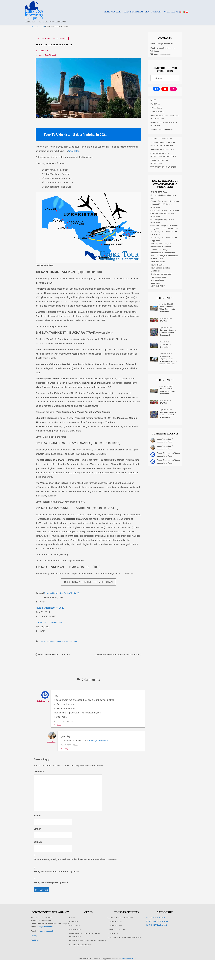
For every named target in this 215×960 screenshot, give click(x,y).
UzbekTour (43, 51)
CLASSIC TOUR (38, 27)
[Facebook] (156, 89)
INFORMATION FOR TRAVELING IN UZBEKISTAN (164, 117)
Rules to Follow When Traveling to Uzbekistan (167, 309)
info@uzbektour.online (46, 931)
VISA (147, 12)
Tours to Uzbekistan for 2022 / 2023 (61, 593)
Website (38, 842)
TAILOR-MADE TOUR (117, 930)
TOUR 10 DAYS (114, 934)
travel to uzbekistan (64, 641)
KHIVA (153, 100)
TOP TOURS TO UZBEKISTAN (163, 167)
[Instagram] (173, 89)
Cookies (34, 940)
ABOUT (174, 12)
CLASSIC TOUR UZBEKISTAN (120, 918)
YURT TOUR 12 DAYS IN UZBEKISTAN (124, 938)
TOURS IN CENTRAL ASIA (157, 921)
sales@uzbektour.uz (99, 740)
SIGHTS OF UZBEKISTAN (161, 129)
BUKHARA (155, 104)
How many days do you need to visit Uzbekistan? (168, 332)
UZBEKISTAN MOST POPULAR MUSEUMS (163, 124)
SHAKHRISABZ (157, 112)
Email (37, 829)
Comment (40, 771)
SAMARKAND (156, 108)
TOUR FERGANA (115, 926)
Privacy (34, 936)
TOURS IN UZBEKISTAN (156, 925)
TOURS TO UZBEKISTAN (49, 622)
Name (37, 815)
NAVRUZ (163, 321)
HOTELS (166, 12)
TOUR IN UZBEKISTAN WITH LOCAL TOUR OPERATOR (162, 144)
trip (75, 641)
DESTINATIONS (136, 12)
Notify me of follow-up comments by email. (56, 871)
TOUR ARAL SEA (115, 922)
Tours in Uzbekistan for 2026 (50, 608)
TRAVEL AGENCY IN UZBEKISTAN (159, 161)
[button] (75, 725)
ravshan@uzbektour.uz (165, 48)
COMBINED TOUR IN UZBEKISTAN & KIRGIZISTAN (163, 154)
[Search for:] (164, 78)
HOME (107, 12)
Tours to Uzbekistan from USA (54, 654)
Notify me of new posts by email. (51, 882)
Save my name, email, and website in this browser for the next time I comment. (75, 859)
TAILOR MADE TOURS (155, 918)
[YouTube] (164, 89)
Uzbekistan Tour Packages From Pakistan (117, 654)
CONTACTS (116, 12)
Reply (59, 725)
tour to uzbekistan (60, 39)
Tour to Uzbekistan (47, 641)
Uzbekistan (73, 151)
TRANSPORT (156, 12)
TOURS (126, 12)
